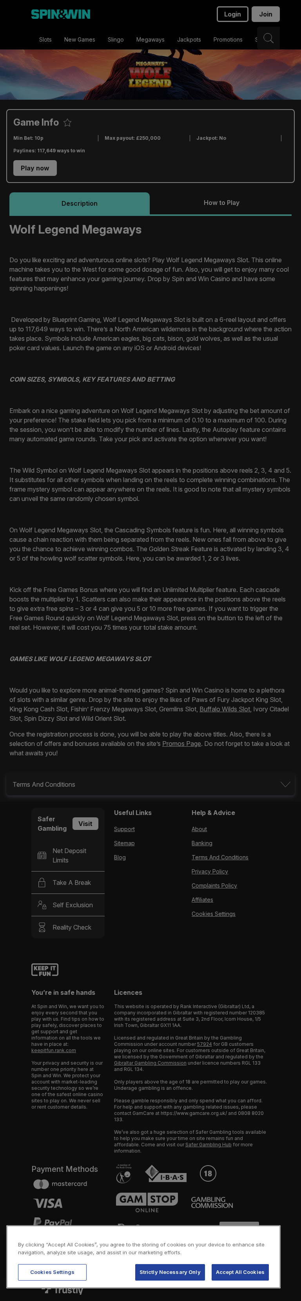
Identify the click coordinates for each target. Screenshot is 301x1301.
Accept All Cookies (240, 1272)
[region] (143, 1256)
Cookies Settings (52, 1272)
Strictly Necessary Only (170, 1272)
